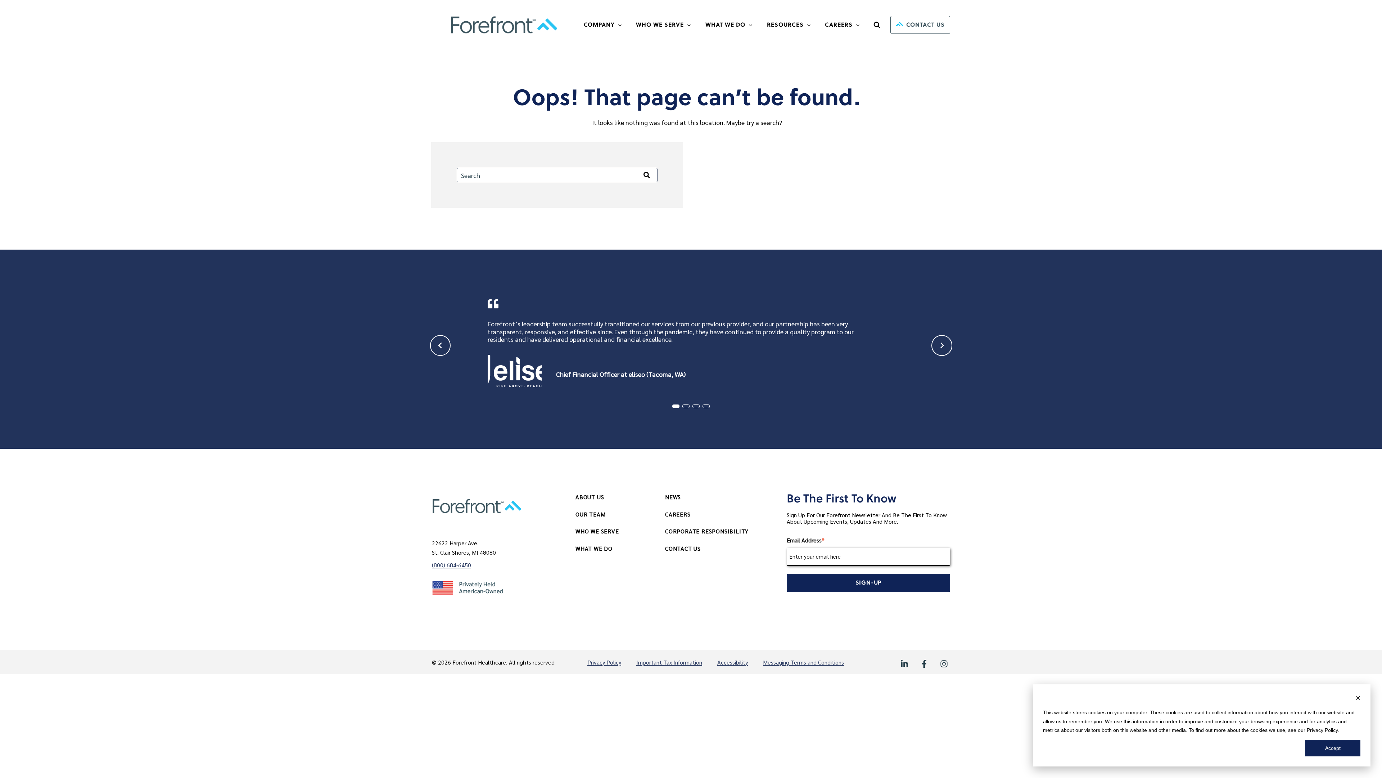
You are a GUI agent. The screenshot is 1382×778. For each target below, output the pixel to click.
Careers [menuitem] (678, 514)
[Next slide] (941, 345)
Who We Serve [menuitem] (597, 531)
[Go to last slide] (440, 345)
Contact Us (925, 24)
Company (599, 24)
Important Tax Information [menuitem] (669, 662)
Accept (1333, 748)
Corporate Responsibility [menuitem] (707, 531)
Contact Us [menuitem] (683, 548)
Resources (785, 24)
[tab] (675, 406)
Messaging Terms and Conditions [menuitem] (803, 662)
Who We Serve (660, 24)
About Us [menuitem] (589, 497)
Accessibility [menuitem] (732, 662)
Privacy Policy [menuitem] (604, 662)
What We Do (725, 24)
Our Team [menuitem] (590, 514)
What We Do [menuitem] (594, 548)
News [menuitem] (673, 497)
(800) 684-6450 (451, 565)
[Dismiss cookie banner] (1357, 698)
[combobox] (557, 175)
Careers (839, 24)
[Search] (646, 175)
